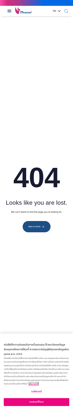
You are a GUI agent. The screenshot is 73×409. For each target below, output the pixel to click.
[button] (9, 11)
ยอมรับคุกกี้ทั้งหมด (36, 401)
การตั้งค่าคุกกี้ (36, 391)
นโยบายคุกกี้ (33, 383)
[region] (36, 371)
